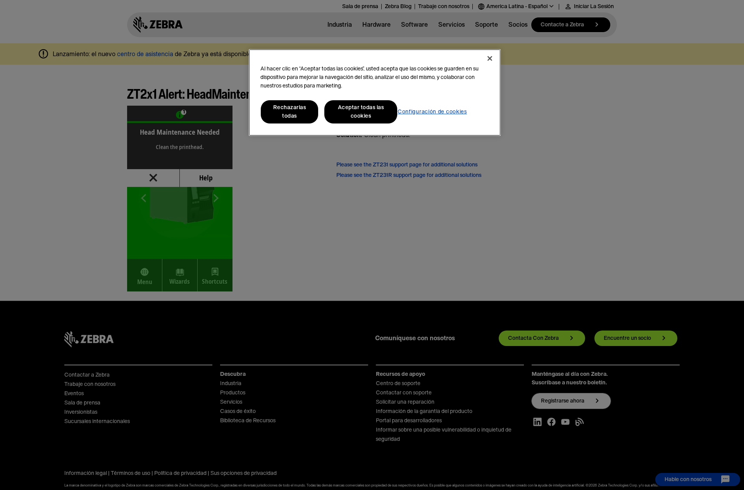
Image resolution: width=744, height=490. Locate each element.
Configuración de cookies (432, 112)
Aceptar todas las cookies (361, 112)
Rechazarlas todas (289, 112)
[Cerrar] (489, 58)
